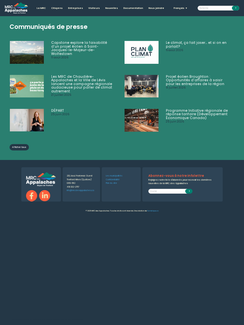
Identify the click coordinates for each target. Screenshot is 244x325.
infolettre (75, 319)
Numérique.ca (153, 210)
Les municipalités (114, 175)
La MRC (41, 8)
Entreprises (75, 8)
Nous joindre (156, 8)
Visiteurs (94, 8)
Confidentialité (112, 179)
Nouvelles (111, 8)
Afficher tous (19, 147)
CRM (69, 319)
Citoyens (57, 8)
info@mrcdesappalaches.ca (80, 190)
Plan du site (111, 183)
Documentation (133, 8)
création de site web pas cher (56, 319)
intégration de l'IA (39, 319)
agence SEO (28, 319)
